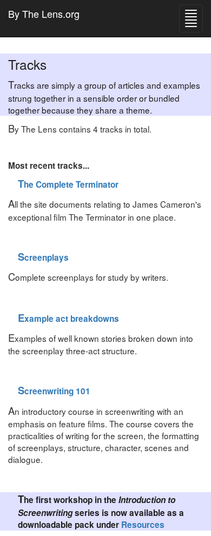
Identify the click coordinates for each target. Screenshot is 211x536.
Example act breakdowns (68, 319)
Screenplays (43, 257)
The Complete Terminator (68, 184)
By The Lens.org (44, 13)
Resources (142, 525)
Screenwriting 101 (54, 391)
